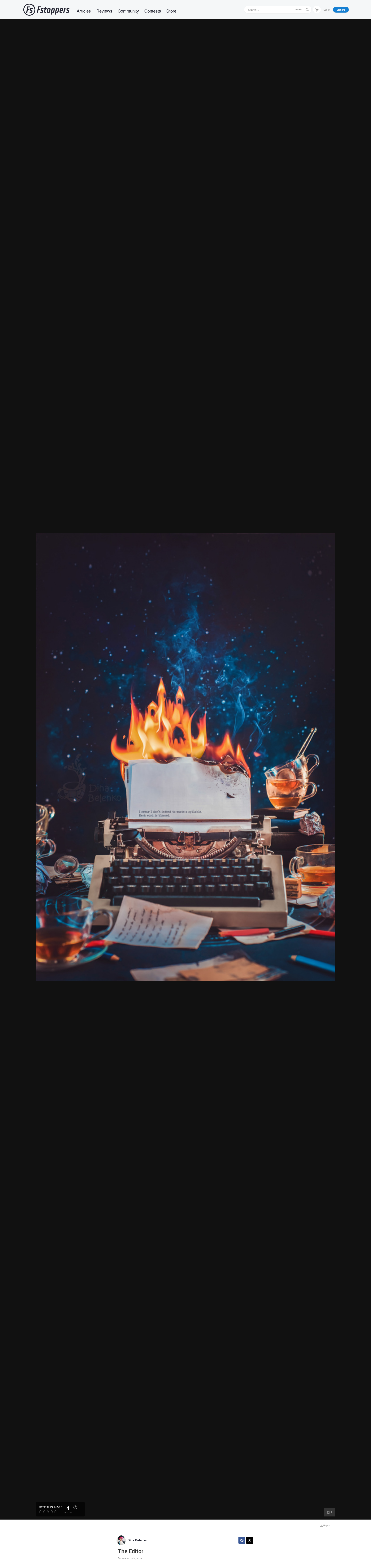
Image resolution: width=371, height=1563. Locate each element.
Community (128, 11)
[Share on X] (249, 1540)
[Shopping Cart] (317, 9)
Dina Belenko (137, 1540)
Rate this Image (50, 1507)
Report (326, 1525)
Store (171, 11)
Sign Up (341, 9)
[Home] (46, 9)
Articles (84, 11)
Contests (152, 11)
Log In (326, 9)
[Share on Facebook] (241, 1540)
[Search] (307, 10)
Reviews (104, 11)
